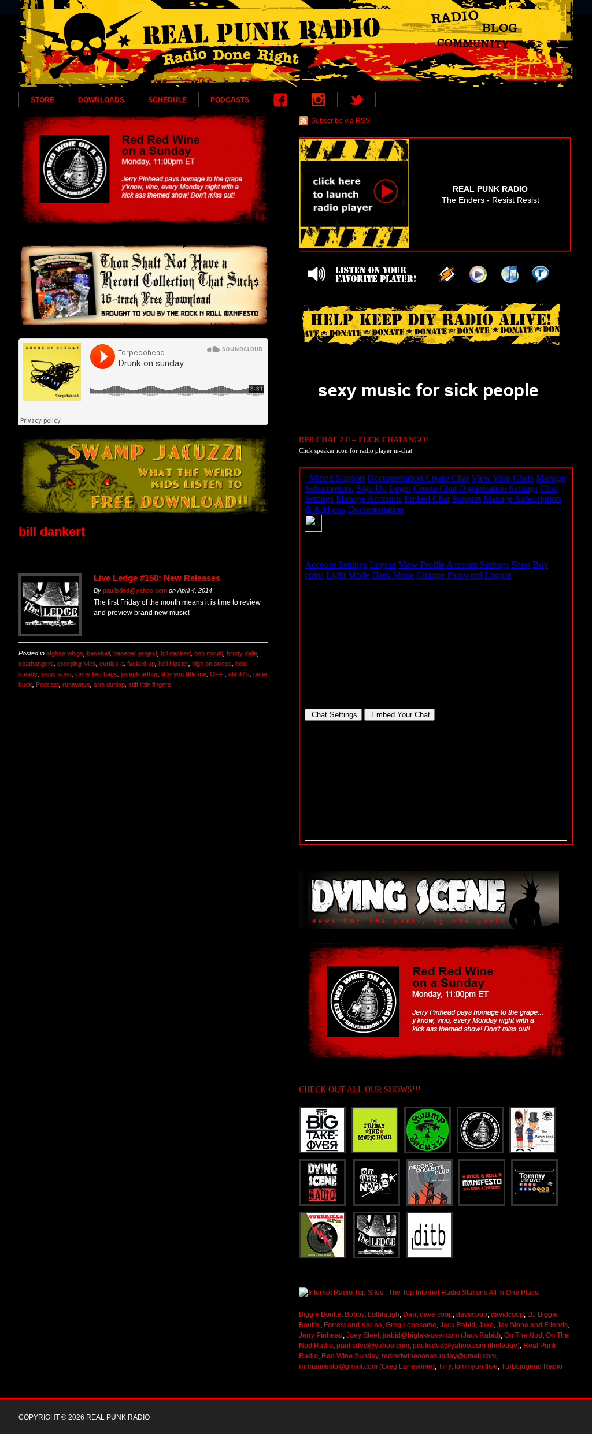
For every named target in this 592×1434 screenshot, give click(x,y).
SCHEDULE (167, 100)
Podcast (47, 684)
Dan (409, 1314)
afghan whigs (64, 653)
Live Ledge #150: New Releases (157, 578)
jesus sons (56, 674)
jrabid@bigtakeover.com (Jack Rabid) (442, 1335)
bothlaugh (383, 1314)
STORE (42, 100)
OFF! (217, 674)
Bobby (354, 1314)
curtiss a (111, 663)
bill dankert (176, 653)
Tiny (444, 1366)
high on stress (212, 663)
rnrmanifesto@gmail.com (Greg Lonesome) (367, 1366)
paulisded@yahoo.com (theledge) (466, 1346)
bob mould (208, 653)
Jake (486, 1325)
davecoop (471, 1314)
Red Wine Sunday (349, 1356)
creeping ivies (76, 663)
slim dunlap (109, 684)
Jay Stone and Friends (532, 1325)
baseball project (135, 653)
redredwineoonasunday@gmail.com (439, 1356)
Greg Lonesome (411, 1325)
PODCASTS (229, 100)
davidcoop (507, 1314)
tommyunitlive (476, 1366)
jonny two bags (96, 674)
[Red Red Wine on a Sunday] (143, 168)
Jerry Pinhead (321, 1335)
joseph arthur (139, 674)
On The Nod (523, 1335)
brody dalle (242, 653)
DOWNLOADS (101, 100)
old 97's (239, 674)
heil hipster (173, 663)
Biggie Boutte (320, 1314)
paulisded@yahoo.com (135, 590)
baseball (98, 653)
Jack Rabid (457, 1325)
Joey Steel (362, 1335)
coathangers (36, 663)
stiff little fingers (149, 684)
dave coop (436, 1314)
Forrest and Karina (353, 1325)
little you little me (183, 674)
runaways (76, 684)
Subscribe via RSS (340, 121)
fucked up (141, 663)
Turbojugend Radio (532, 1366)
